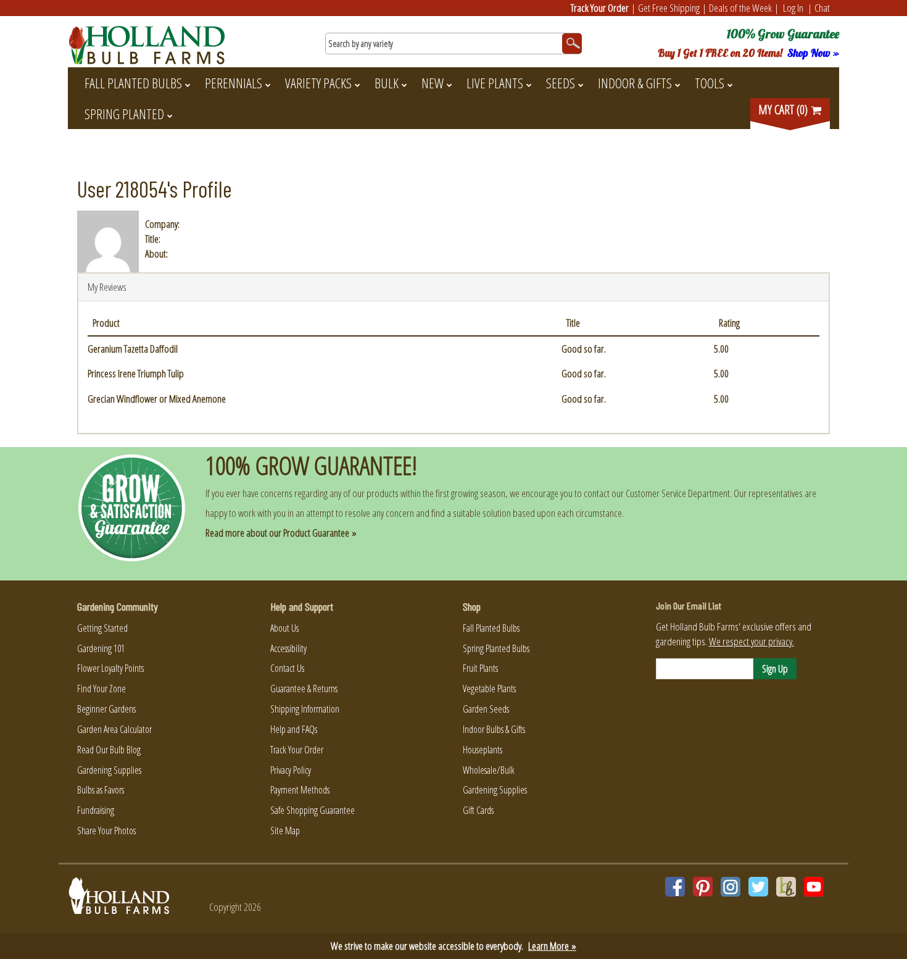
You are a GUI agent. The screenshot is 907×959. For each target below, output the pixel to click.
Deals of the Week (740, 8)
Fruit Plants (480, 668)
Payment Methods (299, 790)
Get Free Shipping (669, 8)
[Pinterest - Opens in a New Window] (703, 887)
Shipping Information (304, 709)
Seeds (560, 82)
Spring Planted (124, 113)
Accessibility (288, 648)
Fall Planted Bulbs (133, 82)
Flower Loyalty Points (110, 668)
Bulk (387, 82)
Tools (709, 82)
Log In (793, 8)
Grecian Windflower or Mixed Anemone (157, 399)
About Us (284, 628)
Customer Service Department (678, 493)
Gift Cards (478, 810)
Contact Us (287, 668)
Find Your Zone (101, 688)
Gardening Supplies (109, 770)
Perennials (233, 82)
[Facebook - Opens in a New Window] (675, 887)
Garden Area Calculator (114, 729)
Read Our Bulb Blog (109, 749)
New (432, 82)
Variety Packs (318, 82)
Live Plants (494, 82)
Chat (822, 8)
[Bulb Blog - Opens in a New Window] (786, 887)
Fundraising (95, 810)
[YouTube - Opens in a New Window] (814, 887)
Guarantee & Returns (304, 688)
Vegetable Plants (489, 688)
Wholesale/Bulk (489, 770)
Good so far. (583, 348)
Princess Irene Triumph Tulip (136, 373)
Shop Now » (813, 52)
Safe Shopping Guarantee (312, 810)
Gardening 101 (101, 648)
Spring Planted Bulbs (496, 648)
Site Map (285, 830)
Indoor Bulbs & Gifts (494, 729)
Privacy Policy (290, 770)
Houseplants (482, 749)
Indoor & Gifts (635, 82)
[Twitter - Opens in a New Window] (758, 887)
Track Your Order (600, 8)
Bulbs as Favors (100, 790)
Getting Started (102, 628)
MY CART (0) (784, 109)
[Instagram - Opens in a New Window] (730, 887)
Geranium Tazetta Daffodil (133, 348)
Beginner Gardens (106, 709)
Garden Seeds (486, 709)
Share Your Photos (106, 830)
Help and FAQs (293, 729)
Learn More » (552, 946)
